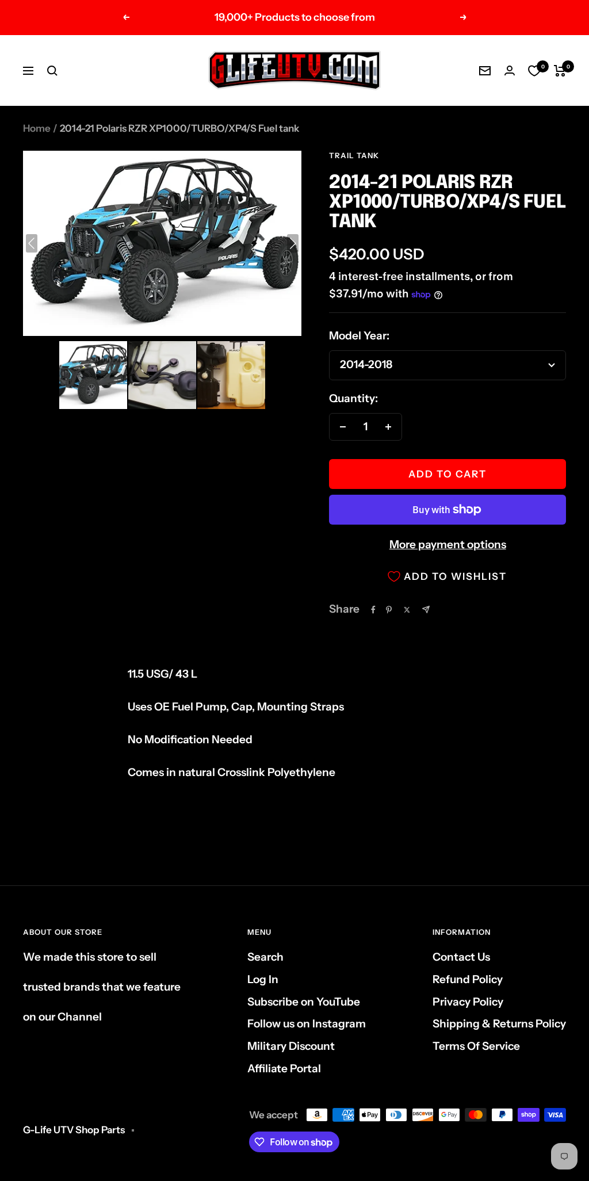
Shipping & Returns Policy (499, 1023)
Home (37, 128)
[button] (93, 375)
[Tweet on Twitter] (407, 610)
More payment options (447, 544)
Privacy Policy (468, 1001)
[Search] (52, 71)
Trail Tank (354, 155)
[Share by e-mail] (426, 609)
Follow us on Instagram (306, 1023)
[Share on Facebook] (373, 610)
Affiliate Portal (284, 1068)
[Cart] (560, 71)
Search (265, 957)
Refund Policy (468, 979)
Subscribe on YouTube (303, 1001)
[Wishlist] (534, 71)
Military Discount (291, 1046)
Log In (262, 979)
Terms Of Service (476, 1046)
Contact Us (461, 957)
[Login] (509, 70)
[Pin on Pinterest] (389, 610)
